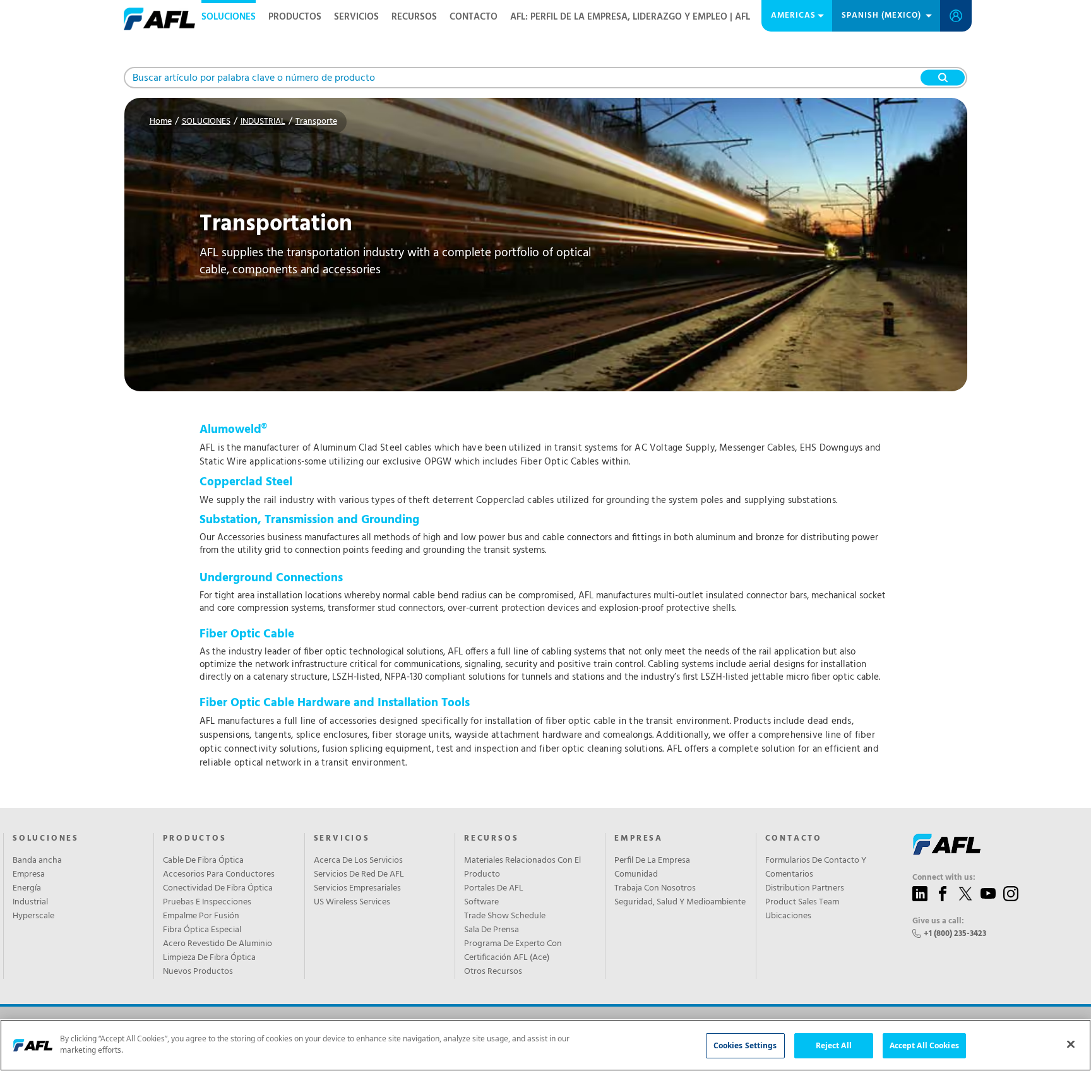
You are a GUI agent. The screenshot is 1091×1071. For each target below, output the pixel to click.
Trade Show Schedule (505, 916)
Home (161, 121)
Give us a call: (938, 921)
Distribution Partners (804, 889)
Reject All (834, 1045)
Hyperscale (33, 916)
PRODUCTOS (294, 17)
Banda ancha (37, 861)
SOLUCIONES (228, 17)
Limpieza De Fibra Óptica (209, 958)
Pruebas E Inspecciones (207, 902)
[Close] (1071, 1044)
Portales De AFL (493, 889)
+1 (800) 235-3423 (955, 933)
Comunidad (636, 875)
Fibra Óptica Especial (202, 930)
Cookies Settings (745, 1045)
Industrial (30, 902)
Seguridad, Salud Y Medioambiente (680, 902)
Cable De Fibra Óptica (203, 861)
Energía (27, 889)
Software (481, 902)
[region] (545, 1045)
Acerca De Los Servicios (358, 861)
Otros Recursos (493, 972)
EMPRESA (638, 838)
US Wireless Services (352, 902)
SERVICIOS (356, 17)
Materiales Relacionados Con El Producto (522, 868)
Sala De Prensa (491, 930)
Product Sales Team (802, 902)
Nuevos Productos (198, 972)
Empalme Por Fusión (201, 916)
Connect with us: (943, 878)
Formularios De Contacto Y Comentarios (815, 868)
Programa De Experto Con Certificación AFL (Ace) (513, 951)
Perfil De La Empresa (652, 861)
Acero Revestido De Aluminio (217, 944)
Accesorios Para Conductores (219, 875)
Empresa (29, 875)
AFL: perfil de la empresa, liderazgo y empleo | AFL (630, 17)
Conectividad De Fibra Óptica (218, 889)
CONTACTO (474, 17)
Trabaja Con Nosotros (655, 889)
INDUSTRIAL (263, 121)
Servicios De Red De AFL (359, 875)
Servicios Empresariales (357, 889)
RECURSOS (414, 17)
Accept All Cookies (924, 1045)
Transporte (316, 121)
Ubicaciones (788, 916)
